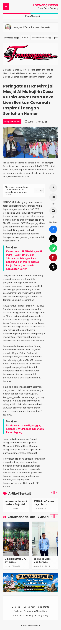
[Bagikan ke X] (53, 239)
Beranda (16, 607)
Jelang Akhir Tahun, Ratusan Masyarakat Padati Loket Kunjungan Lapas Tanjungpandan (32, 27)
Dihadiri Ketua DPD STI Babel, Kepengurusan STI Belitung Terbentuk (16, 563)
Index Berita (43, 607)
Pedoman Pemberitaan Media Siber (30, 611)
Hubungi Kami (29, 607)
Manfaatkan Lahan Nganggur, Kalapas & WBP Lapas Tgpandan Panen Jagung (25, 429)
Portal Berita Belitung (23, 615)
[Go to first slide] (56, 492)
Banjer (25, 37)
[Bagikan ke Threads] (53, 267)
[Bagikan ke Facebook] (53, 229)
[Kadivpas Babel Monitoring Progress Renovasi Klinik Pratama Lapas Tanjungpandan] (45, 539)
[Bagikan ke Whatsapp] (53, 248)
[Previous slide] (52, 492)
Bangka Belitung (12, 121)
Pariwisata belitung (41, 37)
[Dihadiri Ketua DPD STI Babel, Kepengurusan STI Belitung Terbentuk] (16, 539)
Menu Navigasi (30, 16)
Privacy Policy (41, 615)
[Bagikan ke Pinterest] (53, 257)
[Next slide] (56, 516)
